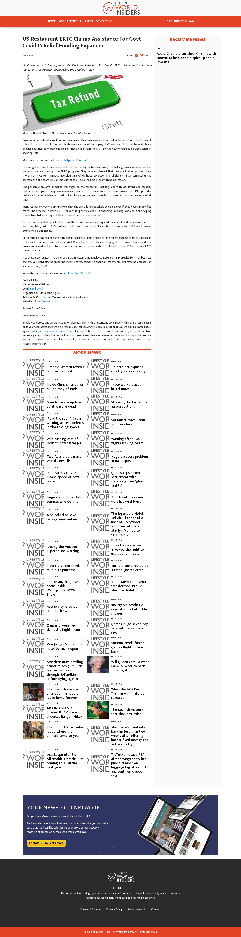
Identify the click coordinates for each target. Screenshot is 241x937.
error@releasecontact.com (56, 331)
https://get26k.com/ (76, 160)
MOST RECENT (67, 21)
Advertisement (137, 909)
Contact (156, 909)
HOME (52, 21)
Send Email (36, 288)
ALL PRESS (86, 21)
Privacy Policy (114, 909)
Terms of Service (90, 909)
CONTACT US (104, 21)
